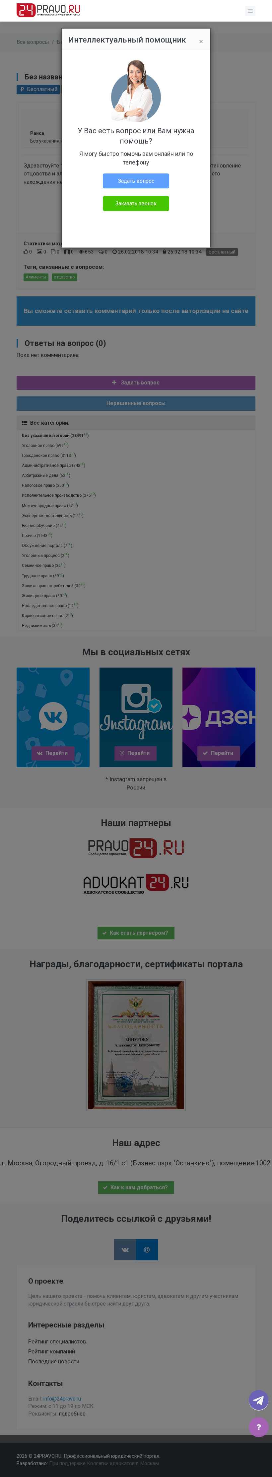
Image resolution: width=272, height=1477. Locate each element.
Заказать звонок (136, 203)
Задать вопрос (136, 181)
